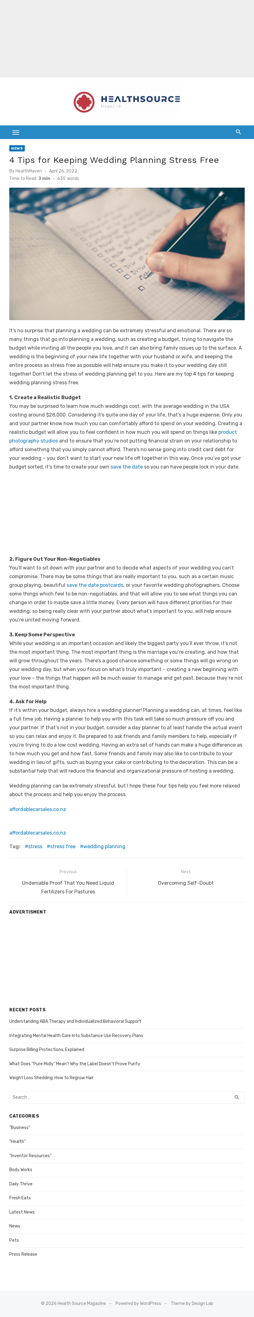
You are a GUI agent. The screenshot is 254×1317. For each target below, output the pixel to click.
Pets (14, 1240)
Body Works (20, 1169)
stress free (63, 846)
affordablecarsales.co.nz (37, 809)
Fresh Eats (20, 1198)
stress (35, 846)
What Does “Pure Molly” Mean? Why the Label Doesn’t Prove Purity (74, 1063)
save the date (127, 467)
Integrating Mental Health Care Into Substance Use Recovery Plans (76, 1035)
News (17, 148)
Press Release (23, 1254)
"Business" (19, 1127)
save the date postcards (95, 585)
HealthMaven (28, 171)
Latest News (22, 1212)
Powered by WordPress (138, 1303)
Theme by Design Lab (192, 1303)
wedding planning (104, 846)
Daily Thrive (21, 1184)
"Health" (17, 1141)
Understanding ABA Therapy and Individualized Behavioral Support (75, 1021)
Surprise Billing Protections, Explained (46, 1049)
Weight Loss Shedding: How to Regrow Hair (51, 1077)
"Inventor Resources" (30, 1155)
